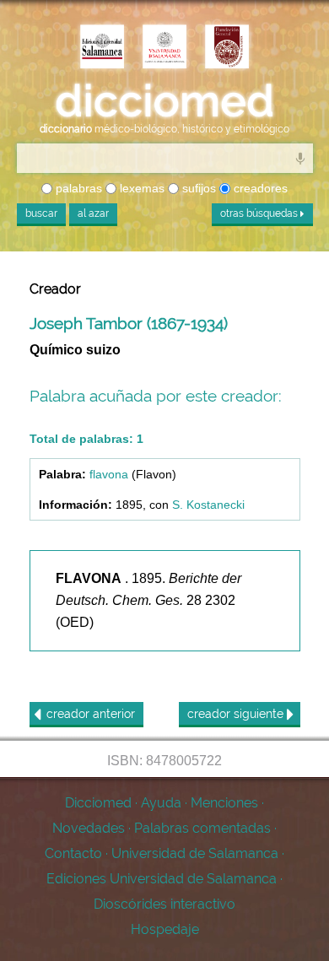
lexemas (140, 188)
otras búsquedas (260, 213)
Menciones (224, 803)
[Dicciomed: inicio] (164, 101)
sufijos (197, 188)
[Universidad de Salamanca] (164, 48)
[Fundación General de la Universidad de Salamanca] (226, 48)
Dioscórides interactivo (164, 904)
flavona (108, 474)
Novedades (88, 828)
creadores (259, 188)
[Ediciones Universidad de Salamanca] (102, 48)
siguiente (237, 714)
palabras (77, 188)
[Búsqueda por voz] (300, 158)
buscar (41, 213)
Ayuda (161, 803)
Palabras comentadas (202, 828)
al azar (93, 213)
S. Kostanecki (208, 504)
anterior (90, 714)
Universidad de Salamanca (194, 853)
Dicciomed (98, 803)
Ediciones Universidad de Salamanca (161, 879)
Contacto (73, 853)
